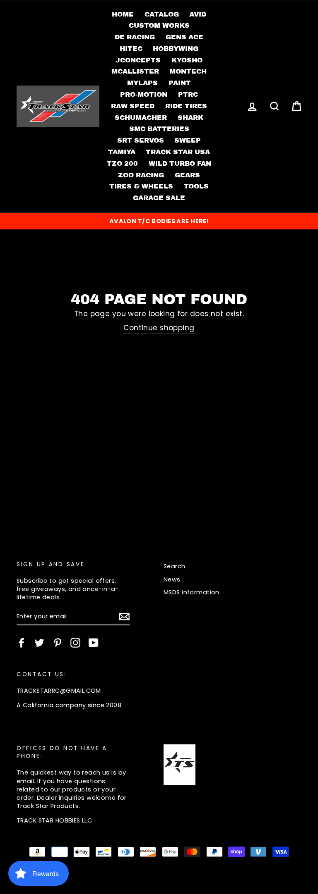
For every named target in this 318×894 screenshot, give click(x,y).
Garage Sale (159, 197)
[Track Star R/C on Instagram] (75, 643)
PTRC (188, 94)
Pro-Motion (143, 94)
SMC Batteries (159, 128)
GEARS (187, 175)
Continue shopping (158, 328)
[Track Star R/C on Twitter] (39, 643)
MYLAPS (142, 82)
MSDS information (191, 592)
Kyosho (186, 60)
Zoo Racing (141, 175)
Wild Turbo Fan (180, 163)
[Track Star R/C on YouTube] (94, 643)
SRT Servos (140, 140)
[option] (159, 221)
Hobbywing (175, 48)
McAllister (135, 71)
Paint (180, 82)
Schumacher (141, 117)
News (172, 579)
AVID (197, 14)
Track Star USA (178, 151)
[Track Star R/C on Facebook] (21, 643)
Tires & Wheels (141, 186)
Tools (196, 186)
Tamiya (121, 151)
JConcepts (138, 60)
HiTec (131, 48)
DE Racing (135, 37)
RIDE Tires (186, 106)
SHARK (190, 117)
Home (123, 14)
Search (175, 566)
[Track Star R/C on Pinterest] (58, 643)
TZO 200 (122, 163)
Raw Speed (132, 106)
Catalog (162, 14)
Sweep (187, 140)
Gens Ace (184, 37)
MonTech (188, 71)
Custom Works (159, 25)
